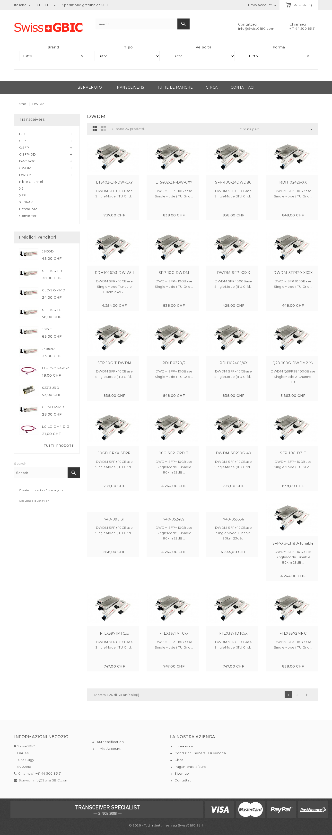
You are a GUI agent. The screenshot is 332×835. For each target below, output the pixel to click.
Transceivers (129, 87)
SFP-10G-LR (51, 310)
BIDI (22, 134)
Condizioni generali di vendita (200, 753)
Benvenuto (90, 87)
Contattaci (242, 87)
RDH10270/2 (174, 363)
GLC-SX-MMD (53, 290)
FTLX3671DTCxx (233, 633)
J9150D (48, 251)
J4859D (48, 349)
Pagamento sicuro (190, 767)
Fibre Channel (31, 182)
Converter (28, 216)
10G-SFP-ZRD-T (173, 453)
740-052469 (174, 519)
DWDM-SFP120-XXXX (293, 272)
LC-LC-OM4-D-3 (55, 426)
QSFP (24, 147)
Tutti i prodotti (59, 445)
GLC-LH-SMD (53, 407)
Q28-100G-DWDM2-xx (293, 363)
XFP (22, 195)
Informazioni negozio (41, 736)
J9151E (47, 329)
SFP (22, 141)
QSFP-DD (27, 154)
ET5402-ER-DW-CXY (114, 182)
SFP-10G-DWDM (174, 272)
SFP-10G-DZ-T (293, 453)
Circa (212, 87)
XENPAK (26, 202)
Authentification (110, 742)
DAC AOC (27, 161)
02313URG (50, 388)
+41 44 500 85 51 (302, 28)
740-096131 (114, 519)
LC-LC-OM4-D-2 (55, 368)
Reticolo (95, 128)
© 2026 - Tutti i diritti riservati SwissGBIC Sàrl (166, 825)
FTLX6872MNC (293, 633)
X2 (21, 188)
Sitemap (182, 773)
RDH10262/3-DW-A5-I (114, 272)
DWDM (25, 175)
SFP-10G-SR (52, 271)
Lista (103, 128)
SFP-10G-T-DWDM (114, 363)
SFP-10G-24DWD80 (233, 182)
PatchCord (28, 209)
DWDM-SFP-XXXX (233, 272)
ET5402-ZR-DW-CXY (174, 182)
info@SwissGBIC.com (256, 28)
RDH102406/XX (233, 363)
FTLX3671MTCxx (173, 633)
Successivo (306, 694)
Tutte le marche (175, 87)
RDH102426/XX (293, 182)
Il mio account (109, 749)
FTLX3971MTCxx (114, 633)
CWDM (25, 168)
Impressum (184, 746)
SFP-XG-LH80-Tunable (293, 543)
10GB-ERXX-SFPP (114, 453)
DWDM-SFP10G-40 (233, 453)
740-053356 (233, 519)
